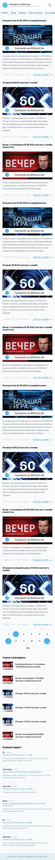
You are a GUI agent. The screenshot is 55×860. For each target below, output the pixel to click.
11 (39, 641)
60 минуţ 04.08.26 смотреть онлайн (20, 447)
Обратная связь (41, 856)
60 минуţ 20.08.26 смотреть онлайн (18, 789)
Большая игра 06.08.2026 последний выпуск (24, 20)
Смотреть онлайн (41, 75)
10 (32, 641)
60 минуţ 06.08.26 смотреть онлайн (20, 82)
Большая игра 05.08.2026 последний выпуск (24, 203)
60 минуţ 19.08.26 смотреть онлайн (18, 839)
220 (27, 648)
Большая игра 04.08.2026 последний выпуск (24, 385)
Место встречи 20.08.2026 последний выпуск (22, 772)
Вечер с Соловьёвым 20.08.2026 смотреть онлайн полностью (24, 805)
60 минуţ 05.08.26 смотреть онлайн (20, 265)
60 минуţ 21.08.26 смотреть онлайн (18, 755)
